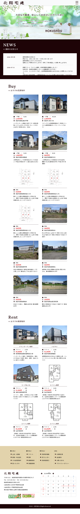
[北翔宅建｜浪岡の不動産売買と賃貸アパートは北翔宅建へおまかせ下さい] (13, 2)
